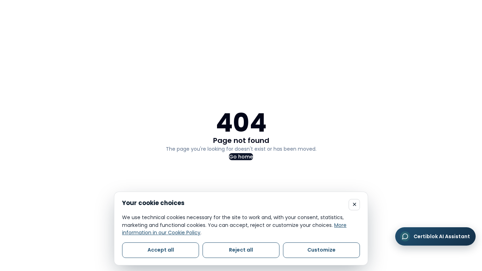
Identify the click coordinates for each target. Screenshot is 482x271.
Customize (321, 249)
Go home (241, 156)
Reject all (241, 249)
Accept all (160, 249)
